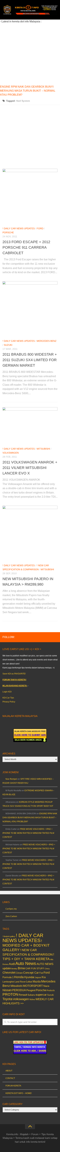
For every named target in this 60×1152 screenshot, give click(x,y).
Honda (19, 977)
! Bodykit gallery (8, 936)
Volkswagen (10, 452)
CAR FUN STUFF (35, 968)
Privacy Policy (8, 702)
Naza (46, 986)
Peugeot (30, 990)
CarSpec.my (11, 909)
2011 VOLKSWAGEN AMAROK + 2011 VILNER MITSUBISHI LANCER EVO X (29, 467)
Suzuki (8, 345)
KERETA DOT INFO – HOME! (19, 1093)
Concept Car (31, 972)
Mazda (37, 981)
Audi (12, 964)
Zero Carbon (11, 916)
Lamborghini (8, 981)
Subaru (31, 995)
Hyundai (29, 977)
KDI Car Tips (8, 698)
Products (51, 990)
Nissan (7, 990)
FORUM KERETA (13, 1086)
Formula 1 (8, 977)
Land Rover (20, 981)
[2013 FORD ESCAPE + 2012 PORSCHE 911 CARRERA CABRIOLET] (30, 196)
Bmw (21, 968)
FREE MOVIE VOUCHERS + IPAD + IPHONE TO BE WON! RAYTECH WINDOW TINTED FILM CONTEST (28, 833)
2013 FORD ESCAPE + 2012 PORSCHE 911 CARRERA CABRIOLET (26, 247)
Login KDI (7, 692)
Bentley (14, 969)
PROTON (10, 994)
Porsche (8, 232)
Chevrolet (8, 972)
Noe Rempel (11, 779)
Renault (23, 994)
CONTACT (10, 1078)
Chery (47, 969)
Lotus (29, 981)
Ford (40, 228)
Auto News (25, 963)
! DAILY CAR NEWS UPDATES (18, 228)
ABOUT (9, 1071)
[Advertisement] (30, 54)
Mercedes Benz (46, 341)
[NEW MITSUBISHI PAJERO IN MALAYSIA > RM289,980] (30, 533)
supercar (41, 994)
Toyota (7, 999)
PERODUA (19, 990)
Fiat (41, 973)
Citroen (19, 973)
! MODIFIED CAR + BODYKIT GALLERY (26, 945)
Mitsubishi (43, 448)
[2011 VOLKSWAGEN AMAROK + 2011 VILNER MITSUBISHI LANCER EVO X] (30, 425)
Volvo (32, 999)
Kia (44, 977)
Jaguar (38, 977)
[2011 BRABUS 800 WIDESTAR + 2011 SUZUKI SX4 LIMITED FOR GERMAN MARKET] (30, 308)
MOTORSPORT (33, 985)
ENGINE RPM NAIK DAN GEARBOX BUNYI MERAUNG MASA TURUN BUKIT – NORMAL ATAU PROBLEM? (27, 90)
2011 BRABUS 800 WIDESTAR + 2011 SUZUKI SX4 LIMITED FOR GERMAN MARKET (29, 359)
